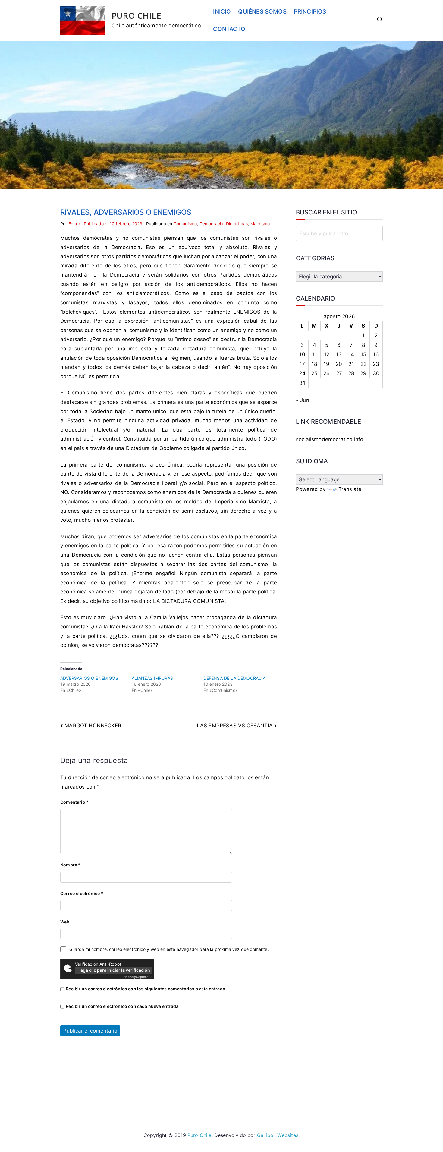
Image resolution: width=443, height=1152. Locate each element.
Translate (350, 489)
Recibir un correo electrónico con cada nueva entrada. (123, 1006)
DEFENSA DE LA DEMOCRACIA (234, 678)
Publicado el (113, 223)
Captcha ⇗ (138, 977)
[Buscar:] (339, 233)
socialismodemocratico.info (329, 439)
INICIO (222, 11)
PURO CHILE (136, 15)
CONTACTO (229, 29)
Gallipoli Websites (277, 1135)
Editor (74, 223)
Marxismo (260, 223)
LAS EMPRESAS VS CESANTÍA (235, 726)
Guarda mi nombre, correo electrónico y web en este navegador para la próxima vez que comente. (169, 949)
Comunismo (185, 223)
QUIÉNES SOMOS (262, 11)
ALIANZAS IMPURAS (152, 678)
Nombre (70, 864)
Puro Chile (199, 1135)
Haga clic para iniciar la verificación (113, 970)
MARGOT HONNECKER (92, 726)
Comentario (74, 802)
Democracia (212, 223)
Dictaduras (237, 223)
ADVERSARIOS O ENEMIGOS (89, 678)
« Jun (302, 400)
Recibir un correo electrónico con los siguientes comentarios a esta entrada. (146, 988)
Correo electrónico (81, 893)
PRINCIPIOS (310, 11)
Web (65, 921)
